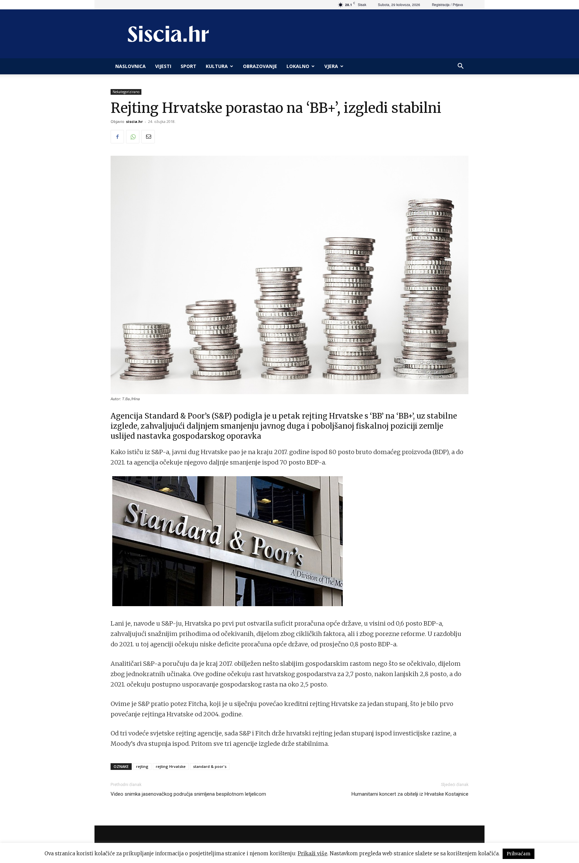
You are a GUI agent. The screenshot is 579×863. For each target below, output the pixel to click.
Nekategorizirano (126, 91)
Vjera (331, 66)
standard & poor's (210, 766)
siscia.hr (134, 121)
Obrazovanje (260, 66)
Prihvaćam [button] (518, 854)
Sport (188, 66)
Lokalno (297, 66)
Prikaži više (312, 853)
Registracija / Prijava (447, 4)
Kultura (217, 66)
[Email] (148, 136)
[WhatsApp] (132, 136)
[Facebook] (117, 136)
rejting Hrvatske (171, 766)
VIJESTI (163, 66)
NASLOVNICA (130, 66)
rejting (142, 766)
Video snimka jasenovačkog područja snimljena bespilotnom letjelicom (188, 794)
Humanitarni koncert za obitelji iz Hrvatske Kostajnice (409, 794)
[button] (460, 67)
